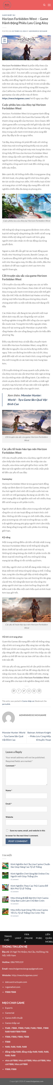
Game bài (9, 1012)
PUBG (39, 938)
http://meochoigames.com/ (25, 975)
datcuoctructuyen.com (16, 982)
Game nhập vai (8, 15)
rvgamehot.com (12, 987)
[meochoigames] (16, 5)
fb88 (7, 1046)
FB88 (7, 992)
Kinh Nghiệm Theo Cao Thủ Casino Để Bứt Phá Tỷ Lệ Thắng (29, 887)
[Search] (44, 5)
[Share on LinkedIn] (39, 691)
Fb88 (7, 1028)
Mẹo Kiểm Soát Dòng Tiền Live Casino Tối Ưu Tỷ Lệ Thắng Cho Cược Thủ (29, 911)
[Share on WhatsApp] (13, 691)
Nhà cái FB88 (25, 1060)
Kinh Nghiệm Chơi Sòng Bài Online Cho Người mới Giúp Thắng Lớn (30, 875)
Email (9, 803)
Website (9, 817)
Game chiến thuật (14, 1017)
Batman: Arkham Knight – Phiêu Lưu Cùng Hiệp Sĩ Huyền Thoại (39, 736)
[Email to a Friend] (29, 691)
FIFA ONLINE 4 (28, 938)
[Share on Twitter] (24, 691)
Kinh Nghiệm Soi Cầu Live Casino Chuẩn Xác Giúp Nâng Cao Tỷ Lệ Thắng (30, 865)
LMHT (18, 938)
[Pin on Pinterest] (34, 691)
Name (9, 790)
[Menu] (49, 4)
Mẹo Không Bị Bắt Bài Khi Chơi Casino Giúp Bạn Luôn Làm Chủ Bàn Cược (29, 899)
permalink (6, 704)
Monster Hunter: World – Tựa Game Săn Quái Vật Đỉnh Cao (13, 736)
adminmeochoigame (38, 31)
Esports (9, 1007)
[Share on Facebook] (19, 691)
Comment (11, 765)
